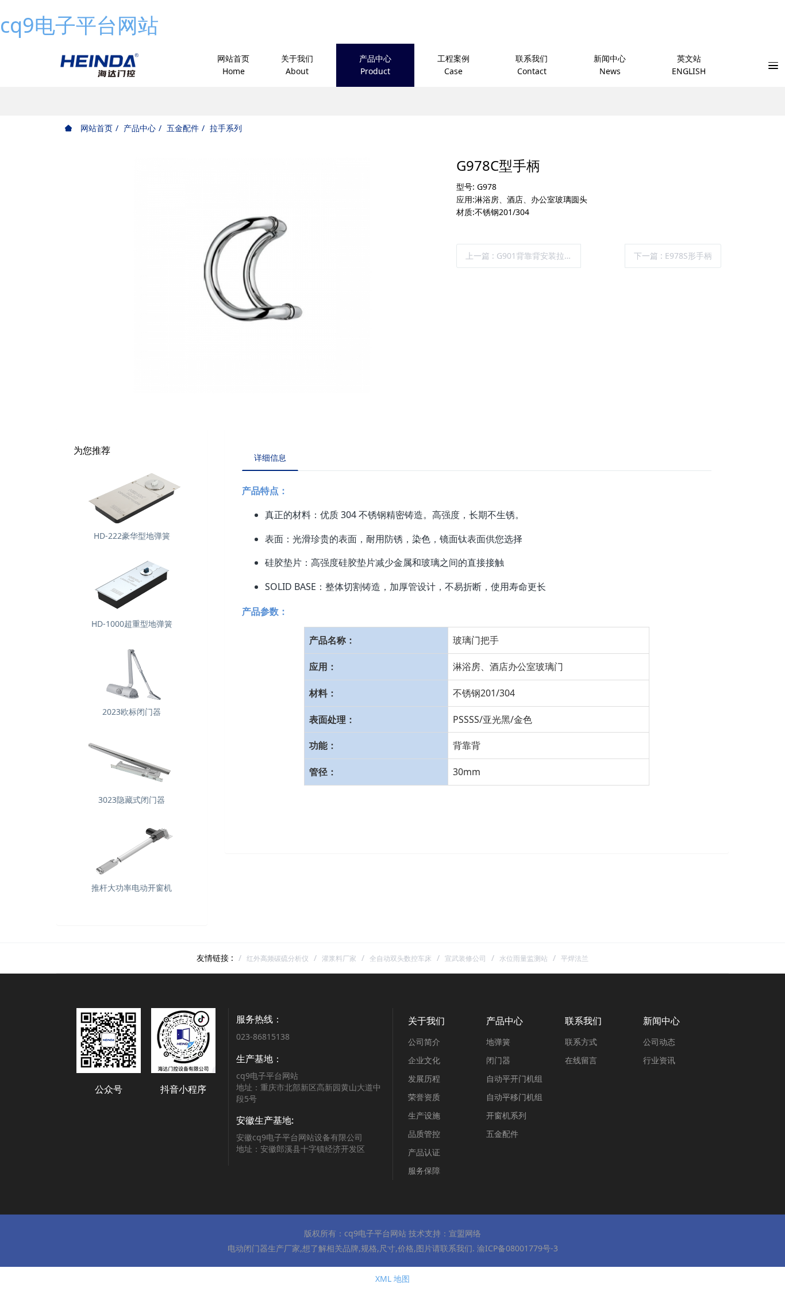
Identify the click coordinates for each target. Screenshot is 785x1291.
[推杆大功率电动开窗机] (132, 849)
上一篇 (518, 255)
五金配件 (183, 127)
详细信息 (270, 457)
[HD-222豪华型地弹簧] (132, 497)
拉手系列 (226, 127)
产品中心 (140, 127)
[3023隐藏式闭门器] (132, 761)
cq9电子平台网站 (79, 25)
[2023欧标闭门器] (132, 673)
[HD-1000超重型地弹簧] (132, 585)
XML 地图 (392, 1278)
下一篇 (673, 255)
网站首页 (95, 127)
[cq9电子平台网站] (98, 65)
